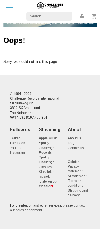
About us (74, 138)
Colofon (74, 161)
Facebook (17, 143)
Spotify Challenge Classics (47, 162)
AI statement (77, 176)
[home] (50, 11)
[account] (82, 16)
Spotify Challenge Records (47, 147)
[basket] (94, 16)
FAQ (71, 143)
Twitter (15, 138)
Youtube (16, 148)
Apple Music (48, 138)
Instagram (17, 152)
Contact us (76, 148)
